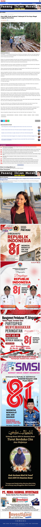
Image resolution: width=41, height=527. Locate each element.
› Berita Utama (5, 14)
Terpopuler (34, 3)
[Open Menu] (39, 1)
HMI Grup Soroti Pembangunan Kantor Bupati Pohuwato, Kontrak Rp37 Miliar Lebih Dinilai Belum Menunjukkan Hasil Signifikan (20, 147)
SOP (10, 523)
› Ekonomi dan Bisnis (10, 14)
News (20, 3)
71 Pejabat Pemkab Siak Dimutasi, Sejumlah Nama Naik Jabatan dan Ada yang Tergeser (18, 158)
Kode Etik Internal (22, 523)
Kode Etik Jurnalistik (15, 523)
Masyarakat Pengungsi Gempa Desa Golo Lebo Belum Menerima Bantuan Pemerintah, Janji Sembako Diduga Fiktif (21, 154)
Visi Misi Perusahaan (35, 523)
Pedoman (7, 523)
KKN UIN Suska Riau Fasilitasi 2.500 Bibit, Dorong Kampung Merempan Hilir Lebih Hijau (18, 152)
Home (7, 3)
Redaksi (4, 523)
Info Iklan (26, 523)
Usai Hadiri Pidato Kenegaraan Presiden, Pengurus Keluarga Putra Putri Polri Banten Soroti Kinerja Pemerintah (20, 156)
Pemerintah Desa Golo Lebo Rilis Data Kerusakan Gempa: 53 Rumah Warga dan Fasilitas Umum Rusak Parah (21, 149)
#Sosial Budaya (3, 116)
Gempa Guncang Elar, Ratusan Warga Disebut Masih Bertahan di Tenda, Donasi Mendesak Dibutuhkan (20, 161)
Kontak (30, 523)
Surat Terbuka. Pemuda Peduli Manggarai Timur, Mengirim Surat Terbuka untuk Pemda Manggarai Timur (21, 150)
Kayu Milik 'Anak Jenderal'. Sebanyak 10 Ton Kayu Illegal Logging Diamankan (19, 17)
